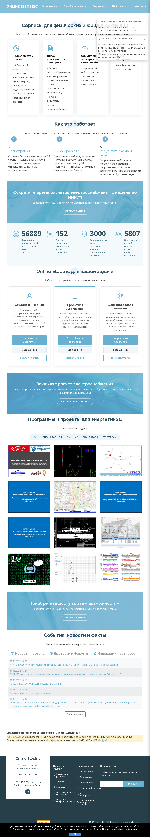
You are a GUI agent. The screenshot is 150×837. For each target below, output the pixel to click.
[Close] (145, 21)
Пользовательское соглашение (65, 793)
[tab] (27, 654)
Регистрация (19, 151)
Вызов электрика (85, 795)
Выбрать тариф (29, 358)
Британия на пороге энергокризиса (30, 693)
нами (134, 30)
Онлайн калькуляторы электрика (56, 59)
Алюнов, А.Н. (14, 736)
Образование (86, 783)
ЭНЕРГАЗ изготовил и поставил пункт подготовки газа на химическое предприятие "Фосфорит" (65, 674)
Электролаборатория (90, 788)
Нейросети (119, 6)
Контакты (140, 6)
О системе (48, 6)
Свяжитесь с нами (75, 401)
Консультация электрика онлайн (87, 803)
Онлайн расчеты (74, 6)
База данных (29, 350)
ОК (75, 834)
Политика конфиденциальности (67, 800)
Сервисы (98, 6)
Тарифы (60, 781)
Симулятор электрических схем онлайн (91, 59)
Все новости (74, 714)
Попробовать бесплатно (29, 340)
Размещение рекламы (62, 775)
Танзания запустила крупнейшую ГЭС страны (36, 683)
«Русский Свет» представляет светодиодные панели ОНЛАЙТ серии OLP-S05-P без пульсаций (64, 664)
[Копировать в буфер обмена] (103, 740)
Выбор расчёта (67, 151)
